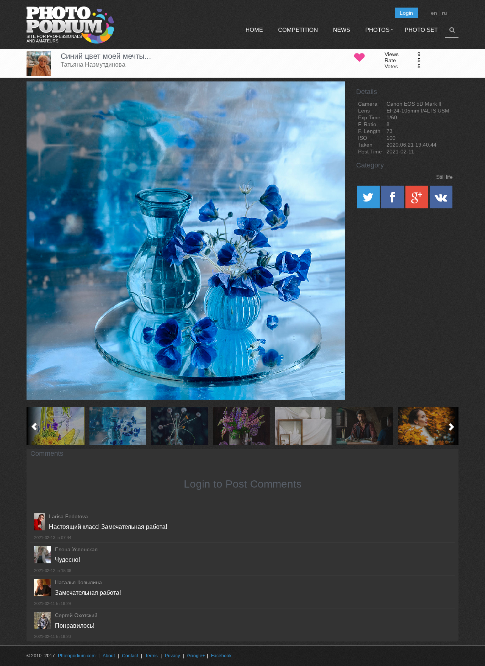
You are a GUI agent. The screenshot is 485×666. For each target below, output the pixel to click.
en (434, 13)
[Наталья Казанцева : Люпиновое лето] (242, 426)
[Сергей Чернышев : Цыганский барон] (366, 426)
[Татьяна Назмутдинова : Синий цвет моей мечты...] (119, 426)
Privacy (172, 655)
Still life (444, 177)
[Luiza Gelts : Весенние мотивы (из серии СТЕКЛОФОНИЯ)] (57, 426)
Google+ (196, 655)
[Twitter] (369, 200)
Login (406, 13)
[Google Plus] (417, 200)
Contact (130, 655)
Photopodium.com (76, 655)
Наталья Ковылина (78, 582)
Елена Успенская (76, 549)
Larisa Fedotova (68, 516)
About (109, 655)
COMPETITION (298, 30)
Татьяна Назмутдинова (93, 64)
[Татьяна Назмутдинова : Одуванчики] (181, 426)
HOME (254, 30)
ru (444, 13)
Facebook (221, 655)
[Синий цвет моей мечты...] (329, 101)
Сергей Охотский (76, 615)
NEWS (341, 30)
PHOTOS (377, 30)
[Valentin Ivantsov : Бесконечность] (304, 426)
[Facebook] (393, 200)
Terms (151, 655)
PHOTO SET (421, 30)
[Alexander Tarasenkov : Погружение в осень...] (428, 426)
